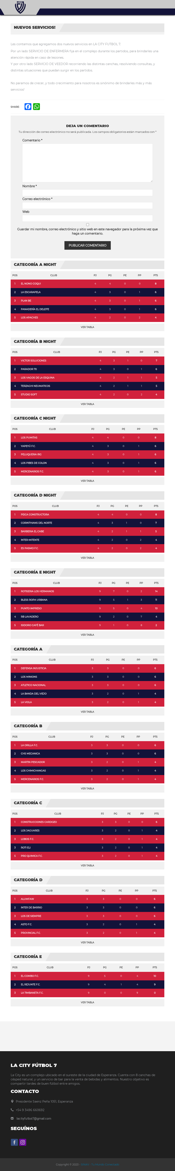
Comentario (32, 140)
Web (25, 212)
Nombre (29, 186)
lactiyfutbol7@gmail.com (34, 1118)
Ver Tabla (87, 327)
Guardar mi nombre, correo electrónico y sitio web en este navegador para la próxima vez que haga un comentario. (87, 231)
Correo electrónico (37, 199)
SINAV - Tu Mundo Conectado (99, 1164)
